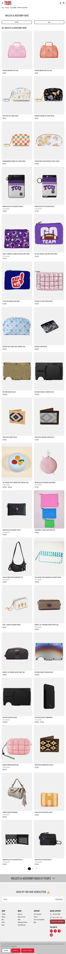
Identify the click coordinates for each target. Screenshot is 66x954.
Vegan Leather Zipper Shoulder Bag (13, 577)
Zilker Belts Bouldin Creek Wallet (44, 437)
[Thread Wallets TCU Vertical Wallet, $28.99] (17, 186)
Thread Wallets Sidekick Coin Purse (45, 482)
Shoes (3, 925)
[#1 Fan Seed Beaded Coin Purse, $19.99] (17, 281)
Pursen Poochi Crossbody (10, 812)
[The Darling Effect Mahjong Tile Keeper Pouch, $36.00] (49, 557)
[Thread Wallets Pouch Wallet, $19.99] (49, 839)
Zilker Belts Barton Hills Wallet (44, 765)
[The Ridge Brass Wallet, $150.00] (17, 371)
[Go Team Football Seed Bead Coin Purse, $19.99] (49, 233)
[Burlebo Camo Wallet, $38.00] (49, 326)
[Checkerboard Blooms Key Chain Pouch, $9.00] (17, 140)
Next (36, 868)
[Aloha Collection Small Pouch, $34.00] (49, 792)
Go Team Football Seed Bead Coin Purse (46, 254)
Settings (6, 950)
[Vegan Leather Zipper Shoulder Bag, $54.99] (17, 557)
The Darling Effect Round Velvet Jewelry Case (15, 482)
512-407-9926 (56, 914)
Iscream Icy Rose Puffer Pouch (44, 301)
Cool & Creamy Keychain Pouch (11, 625)
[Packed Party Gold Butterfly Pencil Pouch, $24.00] (49, 140)
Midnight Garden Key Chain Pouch (44, 116)
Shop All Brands (22, 925)
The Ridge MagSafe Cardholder (43, 717)
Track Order (57, 921)
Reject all (15, 950)
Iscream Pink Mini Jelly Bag (10, 70)
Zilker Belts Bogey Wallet (10, 437)
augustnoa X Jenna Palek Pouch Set (45, 530)
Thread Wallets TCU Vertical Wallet (13, 206)
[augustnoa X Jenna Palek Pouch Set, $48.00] (49, 509)
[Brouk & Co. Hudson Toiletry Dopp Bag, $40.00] (17, 651)
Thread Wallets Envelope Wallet (12, 530)
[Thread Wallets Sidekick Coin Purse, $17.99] (49, 462)
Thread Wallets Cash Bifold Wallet (13, 860)
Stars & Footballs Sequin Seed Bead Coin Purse (16, 254)
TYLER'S (4, 914)
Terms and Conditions (39, 919)
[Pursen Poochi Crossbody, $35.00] (17, 792)
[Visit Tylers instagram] (51, 931)
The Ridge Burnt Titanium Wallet (44, 672)
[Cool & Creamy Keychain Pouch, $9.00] (17, 604)
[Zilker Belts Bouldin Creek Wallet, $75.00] (49, 416)
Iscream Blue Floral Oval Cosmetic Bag (14, 346)
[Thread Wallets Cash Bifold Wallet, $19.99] (17, 839)
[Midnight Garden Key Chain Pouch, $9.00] (49, 95)
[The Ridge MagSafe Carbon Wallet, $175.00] (49, 371)
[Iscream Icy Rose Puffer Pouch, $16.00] (49, 281)
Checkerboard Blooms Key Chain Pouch (14, 161)
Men (3, 919)
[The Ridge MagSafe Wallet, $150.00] (17, 697)
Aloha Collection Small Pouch (43, 812)
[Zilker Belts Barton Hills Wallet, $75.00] (49, 744)
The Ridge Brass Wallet (9, 392)
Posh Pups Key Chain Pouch (10, 116)
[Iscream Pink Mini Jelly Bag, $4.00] (17, 50)
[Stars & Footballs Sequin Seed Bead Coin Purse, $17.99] (17, 233)
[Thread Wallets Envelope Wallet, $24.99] (17, 509)
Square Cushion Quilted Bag (11, 765)
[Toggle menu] (3, 3)
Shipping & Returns (23, 922)
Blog (35, 922)
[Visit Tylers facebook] (59, 931)
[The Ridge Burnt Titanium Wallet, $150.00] (49, 651)
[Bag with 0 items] (63, 3)
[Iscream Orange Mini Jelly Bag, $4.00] (49, 50)
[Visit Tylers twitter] (51, 935)
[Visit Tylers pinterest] (55, 931)
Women (3, 917)
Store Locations (38, 914)
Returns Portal (21, 917)
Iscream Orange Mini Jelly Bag (43, 70)
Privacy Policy (14, 946)
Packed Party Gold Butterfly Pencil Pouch (47, 161)
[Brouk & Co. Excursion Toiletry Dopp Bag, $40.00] (49, 604)
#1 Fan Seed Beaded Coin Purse (11, 301)
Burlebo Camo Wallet (41, 346)
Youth (3, 922)
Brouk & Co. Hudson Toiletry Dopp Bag (14, 672)
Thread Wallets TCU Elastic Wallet (44, 206)
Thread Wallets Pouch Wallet (43, 860)
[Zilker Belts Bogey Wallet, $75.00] (17, 416)
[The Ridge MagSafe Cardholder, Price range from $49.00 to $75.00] (49, 697)
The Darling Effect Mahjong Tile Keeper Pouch (48, 577)
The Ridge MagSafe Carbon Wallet (44, 392)
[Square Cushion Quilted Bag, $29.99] (17, 744)
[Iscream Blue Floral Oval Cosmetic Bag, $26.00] (17, 326)
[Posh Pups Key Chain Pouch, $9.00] (17, 95)
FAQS (19, 919)
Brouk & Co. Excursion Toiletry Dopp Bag (46, 625)
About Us (20, 914)
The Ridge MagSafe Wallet (10, 717)
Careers (36, 917)
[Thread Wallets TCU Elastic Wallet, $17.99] (49, 186)
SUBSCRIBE (59, 899)
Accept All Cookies (27, 950)
